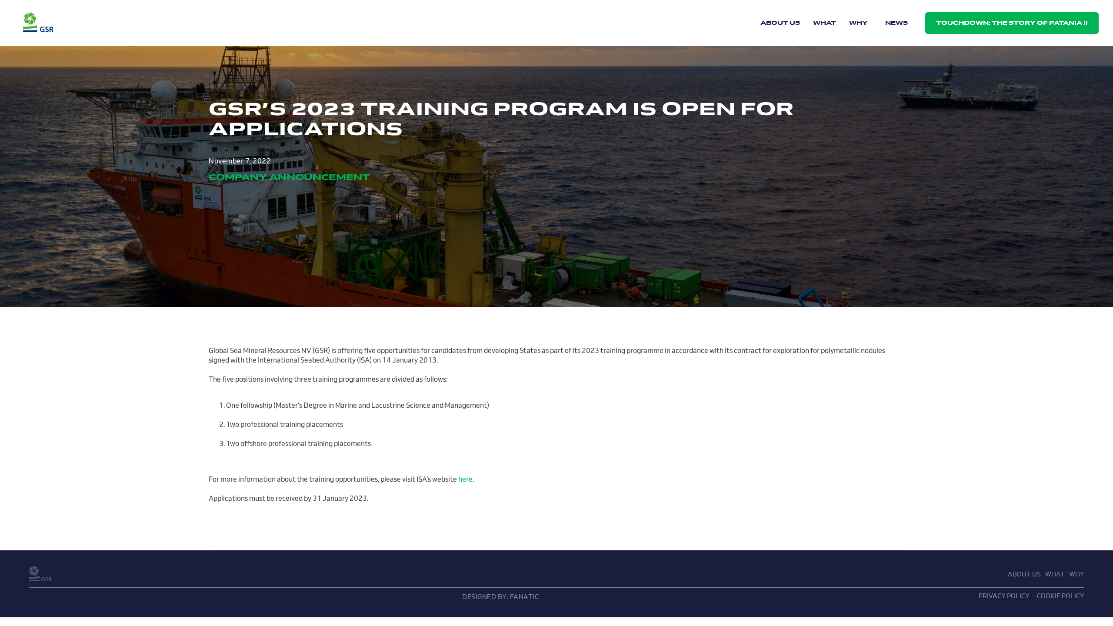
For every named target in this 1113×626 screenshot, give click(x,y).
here (465, 479)
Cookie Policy (1060, 596)
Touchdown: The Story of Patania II (1012, 23)
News (896, 23)
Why (858, 23)
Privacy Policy (1004, 596)
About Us (780, 23)
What (824, 23)
